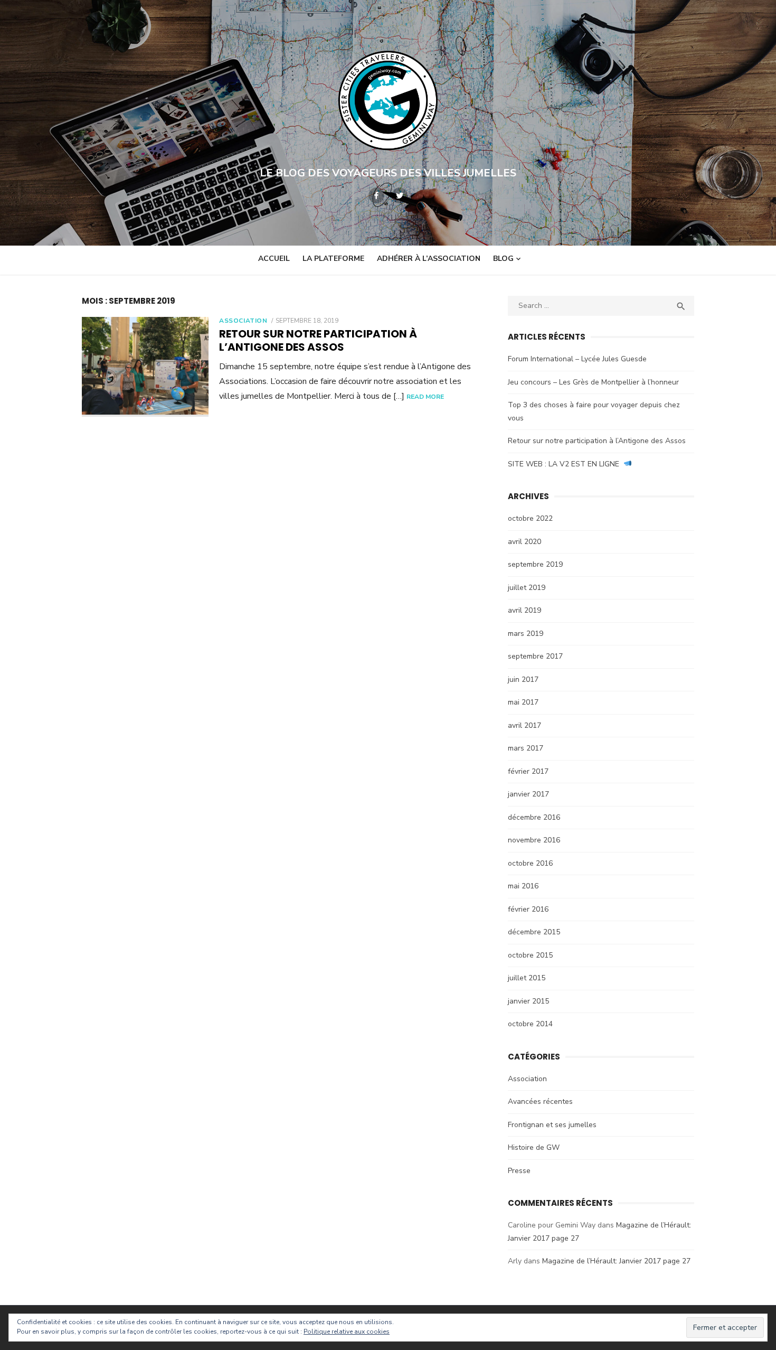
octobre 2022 (530, 518)
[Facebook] (376, 195)
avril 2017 (524, 725)
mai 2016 (523, 886)
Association (243, 320)
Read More (425, 396)
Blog (503, 259)
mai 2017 (523, 702)
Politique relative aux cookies (347, 1331)
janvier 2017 (528, 794)
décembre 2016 (534, 817)
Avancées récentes (540, 1101)
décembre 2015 (534, 932)
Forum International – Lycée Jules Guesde (577, 359)
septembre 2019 (535, 564)
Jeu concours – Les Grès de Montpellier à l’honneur (593, 382)
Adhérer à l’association (428, 259)
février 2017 (528, 771)
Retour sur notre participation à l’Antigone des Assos (318, 340)
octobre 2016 (530, 863)
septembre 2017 (535, 656)
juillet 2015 (526, 978)
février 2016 (528, 909)
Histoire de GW (534, 1147)
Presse (519, 1171)
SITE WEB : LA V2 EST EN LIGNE (565, 464)
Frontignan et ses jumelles (552, 1125)
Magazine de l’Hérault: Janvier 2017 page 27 (616, 1261)
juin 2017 (523, 679)
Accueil (274, 259)
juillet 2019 (526, 588)
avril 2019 (524, 610)
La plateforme (333, 259)
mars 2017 (525, 748)
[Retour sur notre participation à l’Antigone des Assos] (145, 367)
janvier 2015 (528, 1001)
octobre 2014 (530, 1024)
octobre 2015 (530, 955)
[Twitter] (400, 195)
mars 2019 (525, 634)
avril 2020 (524, 542)
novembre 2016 (534, 840)
